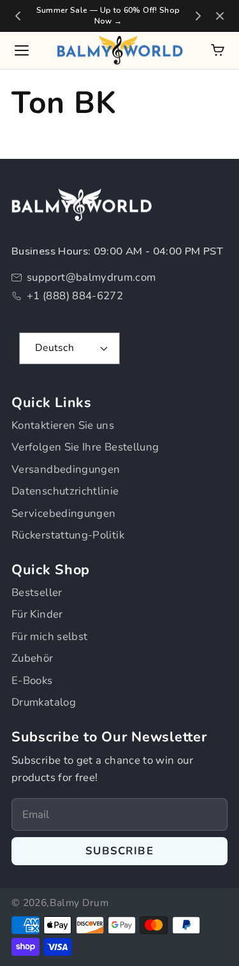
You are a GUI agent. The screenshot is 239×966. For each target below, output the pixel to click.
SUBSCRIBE (119, 850)
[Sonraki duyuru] (198, 16)
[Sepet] (218, 50)
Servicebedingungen (63, 513)
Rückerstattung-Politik (67, 535)
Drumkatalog (43, 702)
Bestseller (36, 592)
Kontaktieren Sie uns (62, 425)
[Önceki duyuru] (17, 16)
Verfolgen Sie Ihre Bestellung (85, 447)
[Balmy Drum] (120, 50)
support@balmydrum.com (91, 277)
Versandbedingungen (65, 469)
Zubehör (32, 658)
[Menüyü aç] (21, 50)
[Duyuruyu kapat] (220, 16)
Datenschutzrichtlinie (65, 491)
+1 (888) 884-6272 (75, 295)
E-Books (32, 680)
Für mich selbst (49, 636)
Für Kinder (37, 614)
